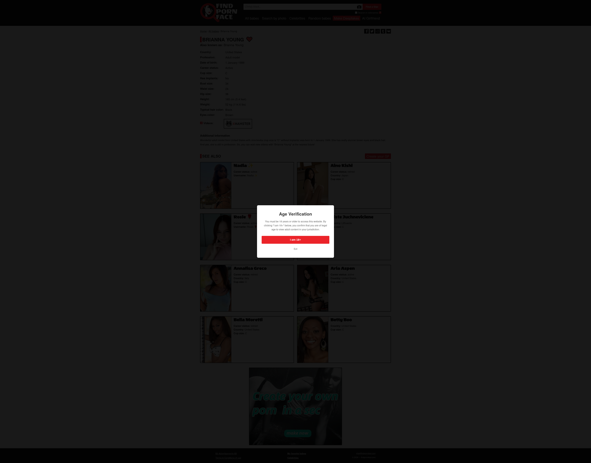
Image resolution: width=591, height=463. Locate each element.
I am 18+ (295, 239)
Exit (295, 248)
